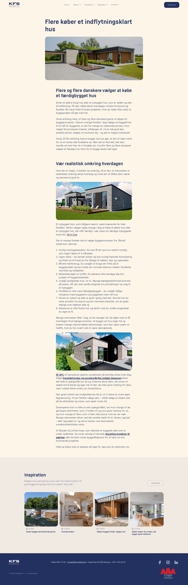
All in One (72, 234)
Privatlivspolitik (33, 573)
